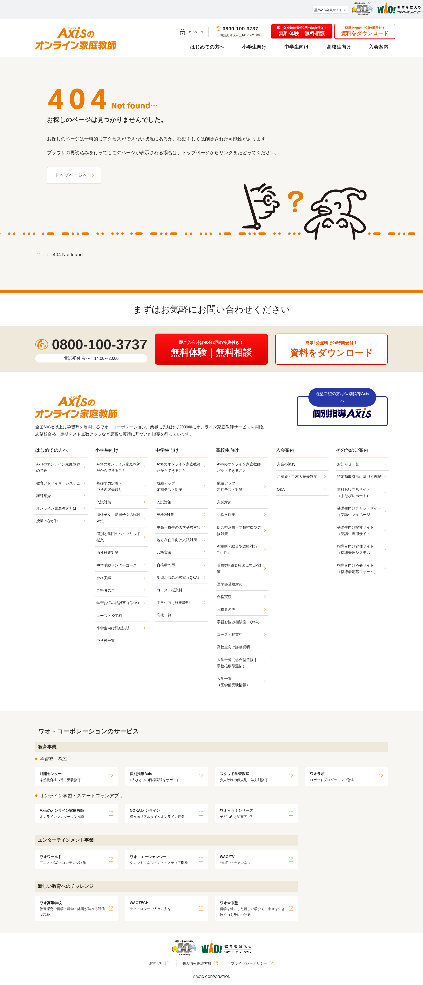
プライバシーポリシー (249, 963)
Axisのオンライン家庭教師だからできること (118, 467)
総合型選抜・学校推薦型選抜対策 (239, 530)
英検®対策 (165, 514)
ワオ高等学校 (72, 909)
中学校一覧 (105, 640)
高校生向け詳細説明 (233, 647)
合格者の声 (105, 590)
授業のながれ (47, 521)
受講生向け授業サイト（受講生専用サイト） (355, 530)
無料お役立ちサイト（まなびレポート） (353, 492)
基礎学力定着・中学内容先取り (109, 486)
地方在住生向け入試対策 (177, 540)
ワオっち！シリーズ (237, 813)
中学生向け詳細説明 (173, 602)
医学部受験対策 (230, 584)
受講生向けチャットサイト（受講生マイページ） (359, 511)
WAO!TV (235, 860)
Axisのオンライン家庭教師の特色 (58, 467)
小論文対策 (226, 514)
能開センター (60, 777)
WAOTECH (150, 906)
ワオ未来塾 (252, 909)
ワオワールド (63, 860)
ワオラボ (332, 777)
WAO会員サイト (330, 10)
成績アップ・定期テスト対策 (169, 486)
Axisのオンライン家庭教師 (62, 813)
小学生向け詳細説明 (112, 628)
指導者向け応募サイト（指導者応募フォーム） (357, 568)
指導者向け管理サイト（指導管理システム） (355, 549)
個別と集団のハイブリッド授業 (118, 537)
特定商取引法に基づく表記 (359, 476)
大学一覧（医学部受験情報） (233, 681)
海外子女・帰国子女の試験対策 (118, 517)
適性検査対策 (107, 552)
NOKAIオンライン (157, 813)
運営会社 (155, 963)
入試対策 (103, 502)
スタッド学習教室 (244, 777)
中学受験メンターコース (116, 565)
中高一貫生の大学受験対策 (179, 527)
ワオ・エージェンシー (159, 860)
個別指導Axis (155, 777)
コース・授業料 (109, 615)
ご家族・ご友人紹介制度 (297, 476)
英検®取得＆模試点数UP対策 (239, 568)
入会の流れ (286, 464)
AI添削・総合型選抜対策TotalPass (237, 549)
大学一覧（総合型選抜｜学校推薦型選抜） (237, 663)
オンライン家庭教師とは (56, 508)
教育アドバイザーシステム (58, 483)
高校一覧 (164, 615)
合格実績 (103, 578)
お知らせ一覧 (348, 464)
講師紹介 (43, 496)
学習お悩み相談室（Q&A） (118, 603)
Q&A (281, 489)
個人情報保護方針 (197, 963)
